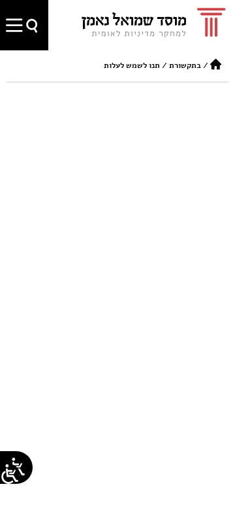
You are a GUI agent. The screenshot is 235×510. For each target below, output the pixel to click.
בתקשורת (185, 65)
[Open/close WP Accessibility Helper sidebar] (10, 474)
